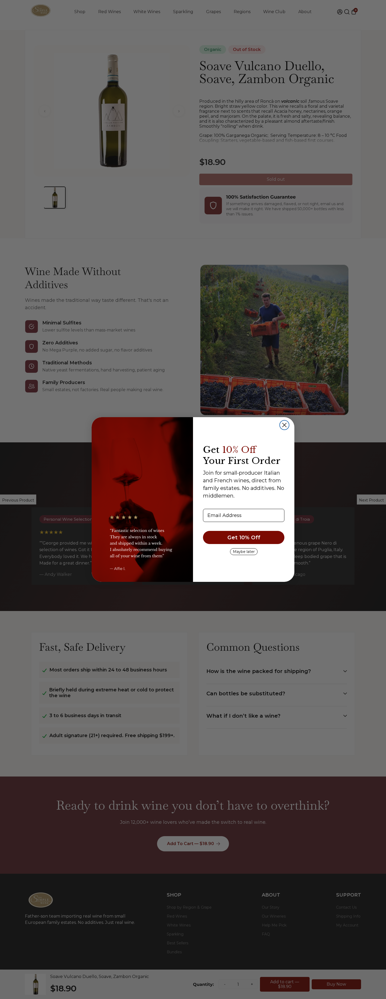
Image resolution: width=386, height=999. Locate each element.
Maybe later (244, 551)
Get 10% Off (243, 537)
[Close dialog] (284, 425)
